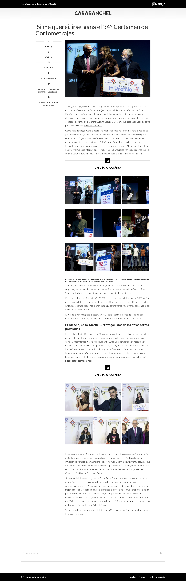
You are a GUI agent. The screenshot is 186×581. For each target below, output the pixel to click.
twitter (153, 577)
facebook (134, 577)
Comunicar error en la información (48, 103)
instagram (143, 577)
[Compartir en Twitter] (48, 46)
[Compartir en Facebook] (45, 46)
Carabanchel (93, 13)
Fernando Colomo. (93, 125)
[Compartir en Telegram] (51, 46)
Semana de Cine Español (48, 91)
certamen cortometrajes (48, 89)
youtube (161, 577)
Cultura (48, 57)
